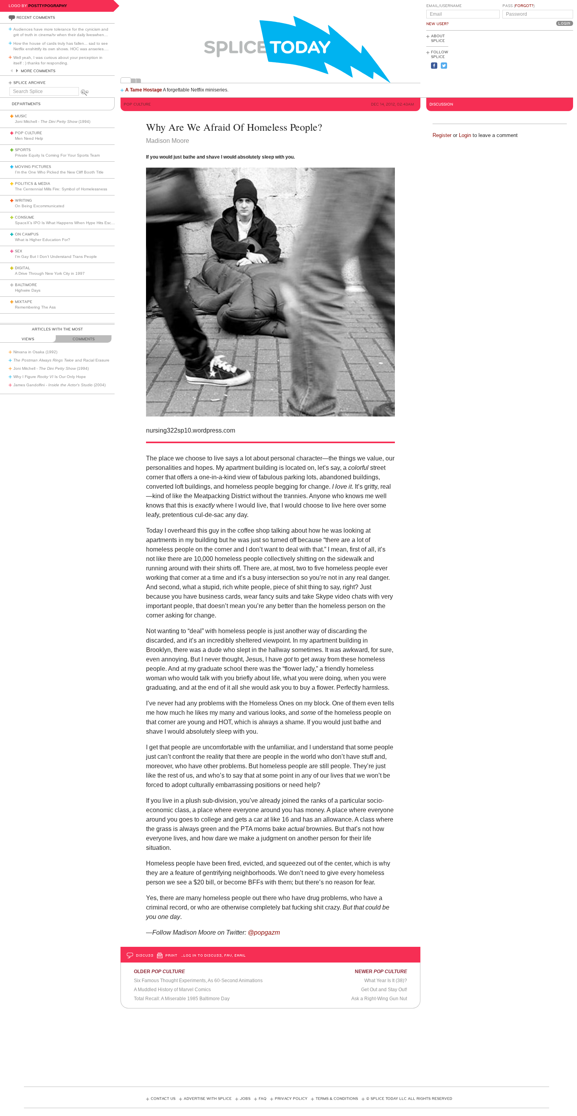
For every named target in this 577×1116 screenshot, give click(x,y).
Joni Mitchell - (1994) (52, 121)
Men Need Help (29, 138)
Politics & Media (32, 183)
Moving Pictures (33, 166)
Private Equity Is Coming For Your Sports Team (57, 155)
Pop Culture (28, 133)
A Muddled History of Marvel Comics (172, 989)
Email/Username (444, 6)
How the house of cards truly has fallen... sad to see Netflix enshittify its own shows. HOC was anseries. (61, 46)
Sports (23, 150)
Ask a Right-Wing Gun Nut (379, 998)
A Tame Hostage (143, 90)
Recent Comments (35, 17)
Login (465, 135)
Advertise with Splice (208, 1098)
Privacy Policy (291, 1098)
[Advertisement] (537, 63)
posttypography (47, 6)
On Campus (26, 234)
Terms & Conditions (337, 1098)
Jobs (245, 1098)
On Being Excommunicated (39, 206)
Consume (24, 217)
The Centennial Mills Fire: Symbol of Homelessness (61, 189)
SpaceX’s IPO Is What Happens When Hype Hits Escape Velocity (74, 223)
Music (21, 116)
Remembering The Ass (35, 307)
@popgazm (264, 932)
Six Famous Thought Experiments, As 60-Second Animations (198, 980)
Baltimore (26, 285)
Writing (23, 200)
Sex (18, 251)
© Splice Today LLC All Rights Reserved (409, 1098)
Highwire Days (27, 290)
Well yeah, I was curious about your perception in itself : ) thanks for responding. (57, 60)
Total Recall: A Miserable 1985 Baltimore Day (182, 998)
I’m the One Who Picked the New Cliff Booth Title (59, 172)
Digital (22, 268)
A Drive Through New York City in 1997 (50, 273)
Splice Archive (29, 82)
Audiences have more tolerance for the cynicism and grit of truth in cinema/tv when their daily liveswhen (60, 32)
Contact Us (163, 1098)
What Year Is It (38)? (385, 980)
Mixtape (23, 302)
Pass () (518, 6)
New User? (437, 24)
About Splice (438, 38)
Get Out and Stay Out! (384, 989)
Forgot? (524, 6)
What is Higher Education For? (42, 239)
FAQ (263, 1098)
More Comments (38, 71)
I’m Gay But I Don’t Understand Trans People (56, 256)
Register (442, 135)
